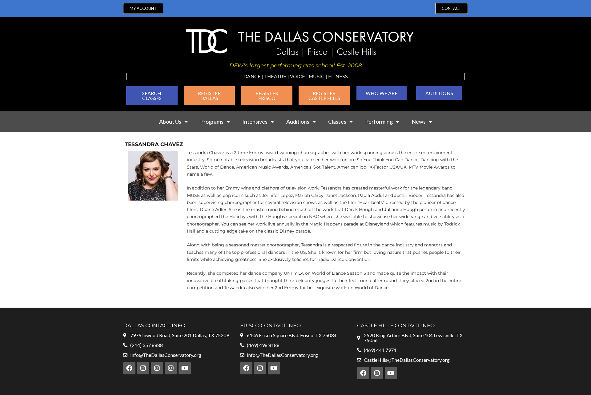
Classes (337, 121)
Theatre (275, 76)
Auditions (297, 121)
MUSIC (316, 76)
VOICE (297, 76)
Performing (379, 121)
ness (342, 76)
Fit (332, 76)
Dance (252, 76)
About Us (170, 121)
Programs (211, 121)
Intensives (254, 121)
